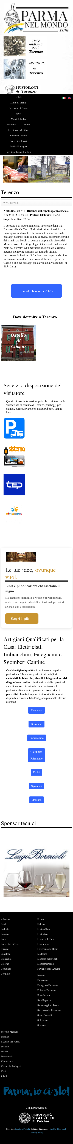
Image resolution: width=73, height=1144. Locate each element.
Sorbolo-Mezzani (9, 1031)
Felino (40, 919)
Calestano (5, 953)
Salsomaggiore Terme (48, 1005)
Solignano (42, 1020)
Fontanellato (43, 929)
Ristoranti (11, 124)
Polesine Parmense (46, 990)
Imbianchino (37, 738)
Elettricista (36, 710)
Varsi (3, 1071)
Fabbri (36, 772)
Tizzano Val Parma (10, 1041)
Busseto (5, 949)
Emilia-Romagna (18, 146)
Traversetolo (7, 1056)
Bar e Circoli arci (18, 141)
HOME (18, 97)
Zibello (4, 1076)
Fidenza (41, 924)
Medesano (42, 953)
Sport (18, 113)
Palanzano (42, 980)
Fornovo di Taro (45, 939)
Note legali (61, 1128)
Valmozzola (7, 1061)
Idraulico (36, 800)
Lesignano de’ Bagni (47, 949)
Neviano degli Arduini (48, 968)
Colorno (5, 963)
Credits (53, 1128)
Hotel (27, 124)
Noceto (40, 975)
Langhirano (43, 944)
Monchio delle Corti (47, 958)
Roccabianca (43, 995)
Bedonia (5, 929)
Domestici (36, 724)
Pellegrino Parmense (47, 985)
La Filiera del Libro (18, 130)
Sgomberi (36, 786)
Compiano (6, 968)
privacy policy (37, 1132)
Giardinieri (36, 751)
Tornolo (5, 1046)
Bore (3, 939)
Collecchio (6, 958)
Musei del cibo (18, 119)
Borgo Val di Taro (10, 944)
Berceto (5, 934)
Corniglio (5, 973)
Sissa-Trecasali (44, 1015)
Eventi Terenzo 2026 (36, 290)
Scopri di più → (22, 618)
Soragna (41, 1025)
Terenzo (5, 1036)
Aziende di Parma (18, 135)
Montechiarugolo (45, 963)
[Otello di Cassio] (18, 342)
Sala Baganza (44, 1000)
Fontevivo (42, 934)
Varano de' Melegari (11, 1066)
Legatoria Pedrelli (22, 1128)
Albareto (5, 919)
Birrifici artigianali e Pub (18, 152)
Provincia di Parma (18, 108)
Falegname (36, 758)
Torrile (4, 1051)
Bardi (3, 924)
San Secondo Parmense (49, 1010)
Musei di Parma (18, 102)
